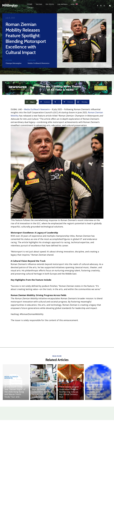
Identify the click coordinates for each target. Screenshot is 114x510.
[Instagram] (101, 6)
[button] (110, 6)
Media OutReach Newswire (38, 63)
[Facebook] (97, 6)
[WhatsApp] (104, 6)
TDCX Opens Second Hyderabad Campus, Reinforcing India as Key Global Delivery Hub (69, 391)
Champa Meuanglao (13, 63)
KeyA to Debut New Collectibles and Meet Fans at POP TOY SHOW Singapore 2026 (42, 393)
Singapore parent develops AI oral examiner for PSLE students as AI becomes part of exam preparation (95, 390)
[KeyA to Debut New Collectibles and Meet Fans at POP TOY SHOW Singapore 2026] (43, 382)
